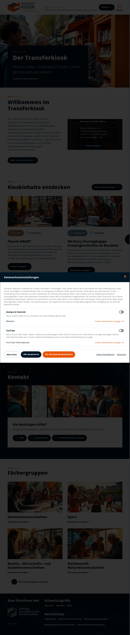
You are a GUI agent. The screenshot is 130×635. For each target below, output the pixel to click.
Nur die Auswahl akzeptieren (59, 354)
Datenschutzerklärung (105, 354)
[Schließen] (125, 276)
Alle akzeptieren (31, 354)
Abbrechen (12, 354)
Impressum (121, 354)
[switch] (121, 312)
